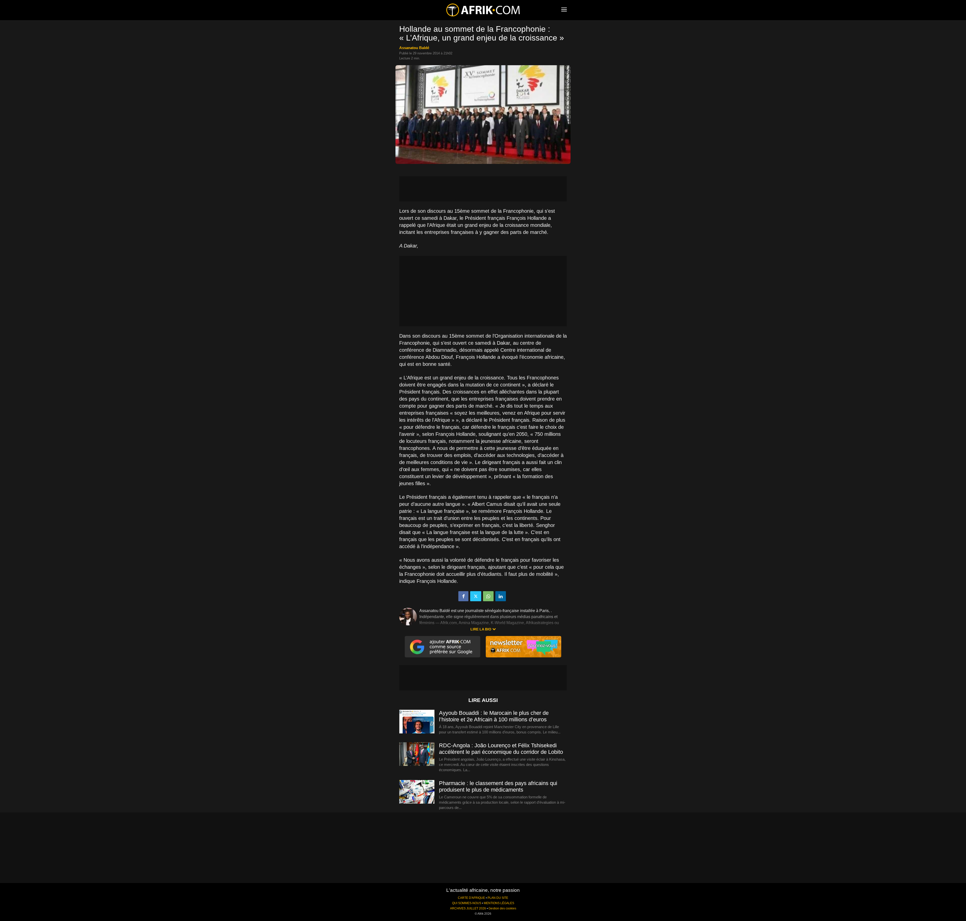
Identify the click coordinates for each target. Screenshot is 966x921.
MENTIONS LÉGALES (499, 903)
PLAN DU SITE (498, 898)
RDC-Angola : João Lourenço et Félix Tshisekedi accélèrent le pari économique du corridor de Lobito (501, 748)
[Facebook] (463, 596)
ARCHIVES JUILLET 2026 (468, 908)
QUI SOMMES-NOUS (466, 903)
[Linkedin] (500, 596)
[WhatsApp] (488, 596)
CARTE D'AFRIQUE (471, 898)
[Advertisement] (483, 188)
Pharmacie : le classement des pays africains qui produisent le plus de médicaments (498, 786)
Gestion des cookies (502, 908)
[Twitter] (475, 596)
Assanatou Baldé (414, 48)
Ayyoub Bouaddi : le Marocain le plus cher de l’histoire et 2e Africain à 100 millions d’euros (494, 716)
